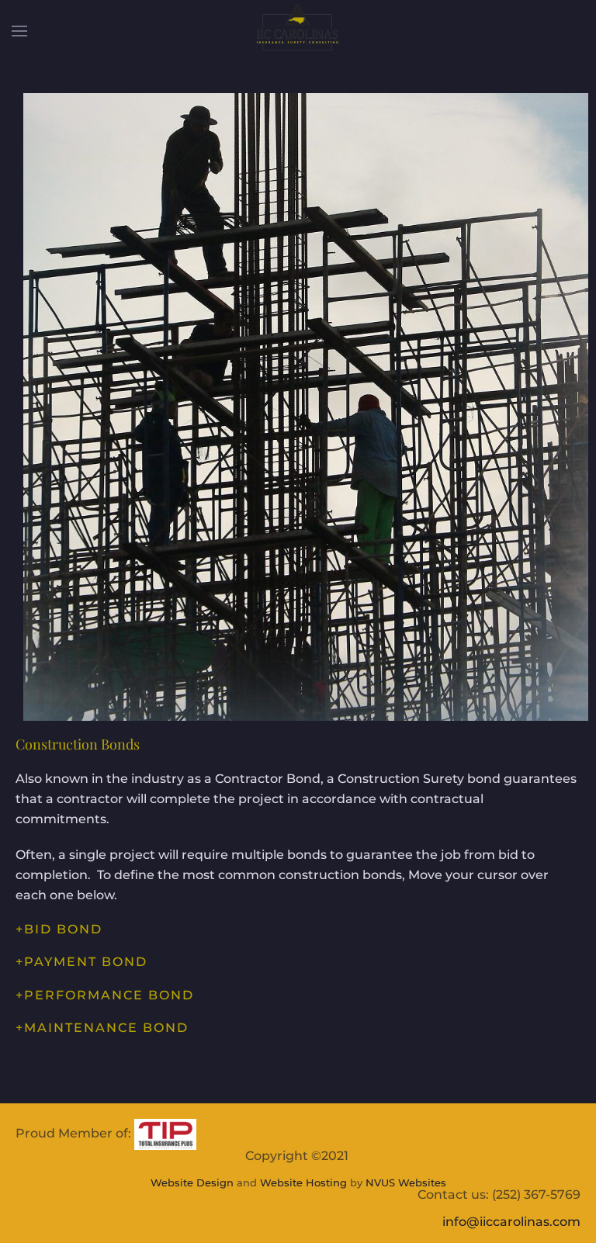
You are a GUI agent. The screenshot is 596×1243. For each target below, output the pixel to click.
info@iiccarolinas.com (511, 1221)
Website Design (192, 1182)
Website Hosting (303, 1182)
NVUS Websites (406, 1182)
